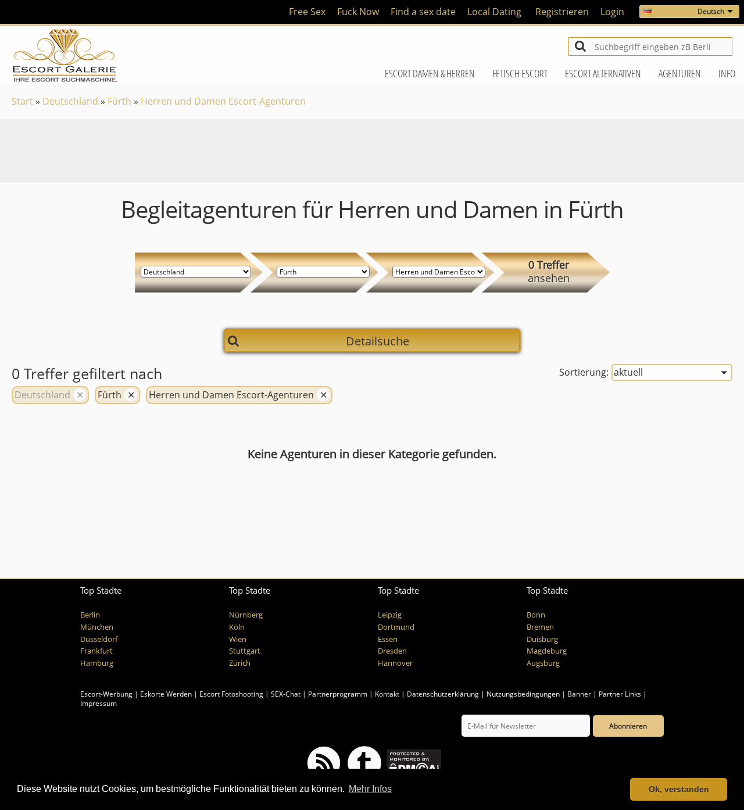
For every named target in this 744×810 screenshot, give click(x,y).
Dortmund (396, 627)
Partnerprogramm (337, 694)
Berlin (90, 615)
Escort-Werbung (106, 694)
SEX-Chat (286, 694)
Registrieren (562, 11)
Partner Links (620, 694)
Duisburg (542, 639)
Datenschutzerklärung (443, 694)
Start (22, 101)
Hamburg (96, 663)
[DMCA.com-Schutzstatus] (413, 763)
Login (612, 11)
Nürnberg (246, 615)
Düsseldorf (98, 639)
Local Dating (494, 11)
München (96, 627)
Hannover (395, 663)
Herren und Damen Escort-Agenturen (223, 101)
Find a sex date (423, 11)
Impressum (98, 703)
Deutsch (711, 11)
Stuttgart (244, 651)
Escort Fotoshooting (231, 694)
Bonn (536, 615)
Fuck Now (358, 11)
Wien (237, 639)
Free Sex (307, 11)
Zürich (240, 663)
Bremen (540, 627)
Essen (388, 639)
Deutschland (70, 101)
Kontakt (388, 694)
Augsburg (543, 663)
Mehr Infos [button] (370, 789)
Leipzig (390, 615)
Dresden (392, 651)
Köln (237, 627)
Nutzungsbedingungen (523, 694)
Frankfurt (96, 651)
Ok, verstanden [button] (679, 789)
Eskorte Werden (166, 694)
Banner (579, 694)
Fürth (119, 101)
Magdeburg (547, 651)
